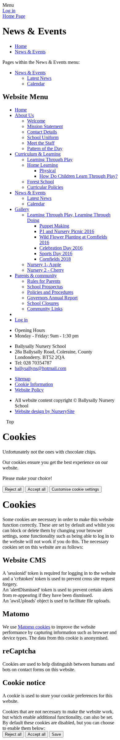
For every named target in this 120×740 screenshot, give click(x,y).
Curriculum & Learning (38, 154)
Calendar (36, 83)
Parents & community (36, 275)
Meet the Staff (40, 143)
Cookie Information (34, 384)
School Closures (43, 303)
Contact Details (42, 131)
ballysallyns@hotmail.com (40, 368)
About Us (24, 115)
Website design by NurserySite (44, 411)
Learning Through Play (50, 159)
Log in (8, 10)
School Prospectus (45, 286)
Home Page (13, 16)
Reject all (13, 489)
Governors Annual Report (52, 297)
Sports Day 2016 (55, 253)
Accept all (37, 489)
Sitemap (22, 378)
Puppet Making (54, 225)
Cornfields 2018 (55, 259)
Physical (47, 170)
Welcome (36, 120)
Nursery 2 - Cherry (45, 270)
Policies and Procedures (50, 292)
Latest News (39, 78)
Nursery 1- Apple (44, 264)
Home (21, 46)
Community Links (44, 308)
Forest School (40, 181)
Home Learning (42, 165)
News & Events (30, 51)
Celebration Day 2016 (60, 248)
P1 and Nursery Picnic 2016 (66, 231)
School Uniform (42, 137)
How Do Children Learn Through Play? (78, 176)
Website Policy (29, 389)
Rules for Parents (43, 281)
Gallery (22, 209)
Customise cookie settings (75, 489)
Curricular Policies (45, 187)
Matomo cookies (34, 626)
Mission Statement (45, 126)
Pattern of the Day (44, 148)
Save (56, 734)
